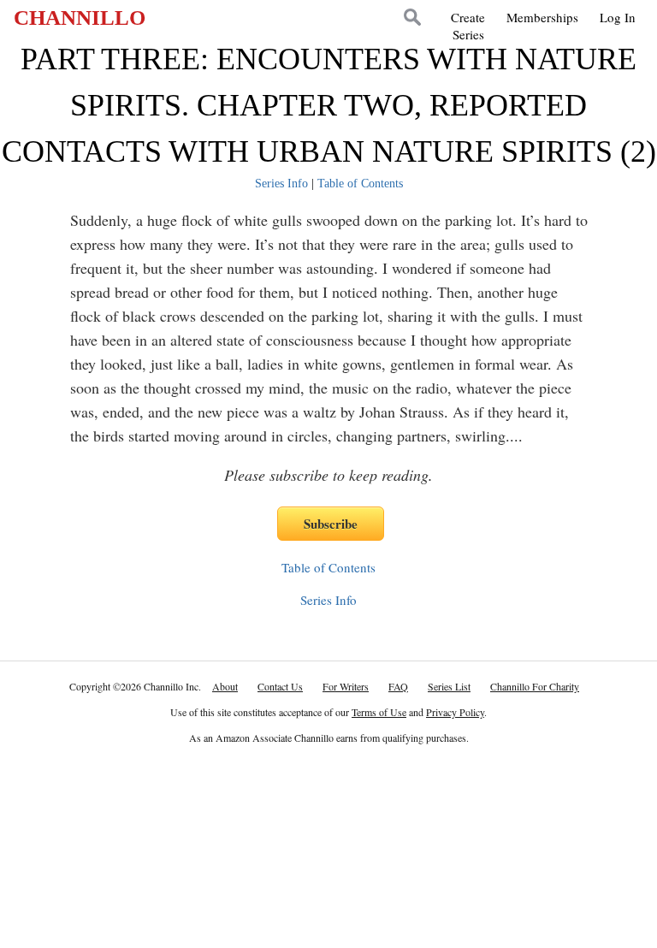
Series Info (281, 183)
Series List (449, 686)
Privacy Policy (455, 712)
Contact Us (280, 686)
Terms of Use (379, 712)
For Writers (346, 686)
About (225, 686)
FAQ (398, 686)
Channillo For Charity (534, 686)
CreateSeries (468, 26)
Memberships (542, 17)
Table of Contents (360, 183)
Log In (618, 17)
